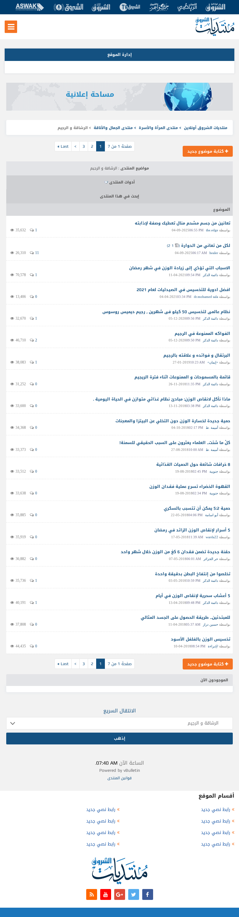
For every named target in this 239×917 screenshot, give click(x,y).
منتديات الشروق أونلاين (205, 127)
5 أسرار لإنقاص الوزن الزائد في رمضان (192, 530)
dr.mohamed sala (206, 297)
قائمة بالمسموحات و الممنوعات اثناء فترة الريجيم (182, 377)
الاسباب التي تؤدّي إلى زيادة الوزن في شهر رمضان (179, 268)
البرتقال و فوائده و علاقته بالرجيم (196, 355)
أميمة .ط (212, 427)
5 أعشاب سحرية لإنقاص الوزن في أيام (193, 596)
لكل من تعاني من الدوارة (205, 245)
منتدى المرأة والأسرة (158, 127)
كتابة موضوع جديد (206, 151)
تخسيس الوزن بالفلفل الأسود (200, 639)
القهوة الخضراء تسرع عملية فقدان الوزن (189, 486)
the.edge (212, 230)
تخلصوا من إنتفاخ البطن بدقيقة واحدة (192, 574)
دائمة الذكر (210, 275)
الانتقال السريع (119, 711)
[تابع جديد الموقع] (91, 894)
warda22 (212, 537)
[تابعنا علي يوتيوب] (105, 894)
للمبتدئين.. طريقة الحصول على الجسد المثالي (185, 617)
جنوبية (213, 471)
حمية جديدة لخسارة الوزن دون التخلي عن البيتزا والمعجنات (172, 421)
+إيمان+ (212, 362)
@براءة (213, 646)
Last (63, 146)
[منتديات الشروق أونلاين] (214, 35)
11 (37, 253)
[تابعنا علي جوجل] (119, 894)
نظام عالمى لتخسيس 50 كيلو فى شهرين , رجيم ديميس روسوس (166, 312)
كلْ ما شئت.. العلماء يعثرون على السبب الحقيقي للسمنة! (175, 443)
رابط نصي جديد (215, 809)
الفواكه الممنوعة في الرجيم (202, 333)
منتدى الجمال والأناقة (113, 127)
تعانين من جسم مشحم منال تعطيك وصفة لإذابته (182, 223)
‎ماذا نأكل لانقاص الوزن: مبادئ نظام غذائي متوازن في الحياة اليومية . (161, 399)
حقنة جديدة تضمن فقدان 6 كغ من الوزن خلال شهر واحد (175, 552)
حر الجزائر (211, 559)
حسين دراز (210, 624)
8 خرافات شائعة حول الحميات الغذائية (193, 464)
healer (213, 253)
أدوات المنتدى (122, 182)
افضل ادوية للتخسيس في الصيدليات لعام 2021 (183, 290)
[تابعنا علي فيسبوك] (147, 894)
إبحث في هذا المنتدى (119, 196)
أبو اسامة (211, 515)
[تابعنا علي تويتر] (133, 894)
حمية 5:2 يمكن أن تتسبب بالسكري (197, 508)
